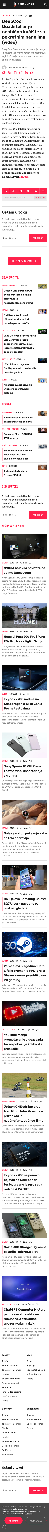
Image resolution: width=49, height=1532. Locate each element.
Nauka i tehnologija (10, 286)
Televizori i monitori (10, 429)
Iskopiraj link (40, 198)
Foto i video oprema (11, 1392)
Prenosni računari (10, 1365)
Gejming (5, 961)
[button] (4, 4)
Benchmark (7, 1454)
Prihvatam (13, 1520)
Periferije (6, 1387)
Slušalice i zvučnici (10, 445)
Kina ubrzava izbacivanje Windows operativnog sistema (18, 388)
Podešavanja (36, 1520)
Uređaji (6, 15)
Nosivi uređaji (8, 412)
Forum (30, 1428)
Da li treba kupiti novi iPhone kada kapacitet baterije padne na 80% (16, 319)
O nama (30, 1415)
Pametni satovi (9, 1432)
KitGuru (23, 176)
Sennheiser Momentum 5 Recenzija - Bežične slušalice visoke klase (18, 454)
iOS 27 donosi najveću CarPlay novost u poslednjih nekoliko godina (20, 368)
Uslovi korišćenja (35, 1424)
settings (28, 1514)
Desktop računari (10, 1383)
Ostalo (4, 466)
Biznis (4, 380)
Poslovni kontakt (35, 1419)
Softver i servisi (9, 331)
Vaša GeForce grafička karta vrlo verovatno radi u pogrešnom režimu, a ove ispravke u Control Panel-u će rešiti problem (20, 343)
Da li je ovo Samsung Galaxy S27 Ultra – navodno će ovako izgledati (25, 903)
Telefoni (6, 1361)
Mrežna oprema (9, 1396)
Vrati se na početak (22, 261)
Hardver (6, 1374)
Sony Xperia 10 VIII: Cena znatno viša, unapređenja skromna (23, 770)
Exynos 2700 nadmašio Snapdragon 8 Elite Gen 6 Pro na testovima (23, 703)
